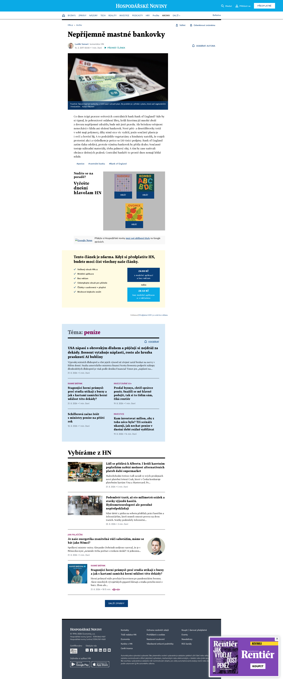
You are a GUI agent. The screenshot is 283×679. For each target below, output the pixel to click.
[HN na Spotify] (104, 650)
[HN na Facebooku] (91, 650)
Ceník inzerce (127, 648)
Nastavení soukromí (155, 639)
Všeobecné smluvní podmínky (160, 644)
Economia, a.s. (89, 634)
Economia (125, 639)
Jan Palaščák (75, 534)
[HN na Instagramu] (95, 650)
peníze (92, 332)
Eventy (185, 635)
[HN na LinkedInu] (100, 650)
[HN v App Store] (100, 664)
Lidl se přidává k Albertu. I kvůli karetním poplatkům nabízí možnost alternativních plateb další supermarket (135, 467)
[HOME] (63, 15)
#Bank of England (118, 163)
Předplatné (265, 5)
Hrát (123, 195)
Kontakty (125, 630)
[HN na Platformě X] (87, 650)
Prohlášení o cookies (156, 635)
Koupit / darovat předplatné (194, 630)
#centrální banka (96, 163)
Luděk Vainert (82, 44)
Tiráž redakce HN (128, 635)
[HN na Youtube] (109, 650)
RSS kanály (187, 644)
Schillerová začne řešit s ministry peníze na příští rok (86, 418)
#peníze (80, 163)
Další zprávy (116, 603)
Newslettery (187, 639)
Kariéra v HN (126, 644)
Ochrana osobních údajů (158, 630)
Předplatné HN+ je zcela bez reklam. (153, 315)
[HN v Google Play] (80, 664)
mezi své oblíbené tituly (138, 238)
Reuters (91, 107)
